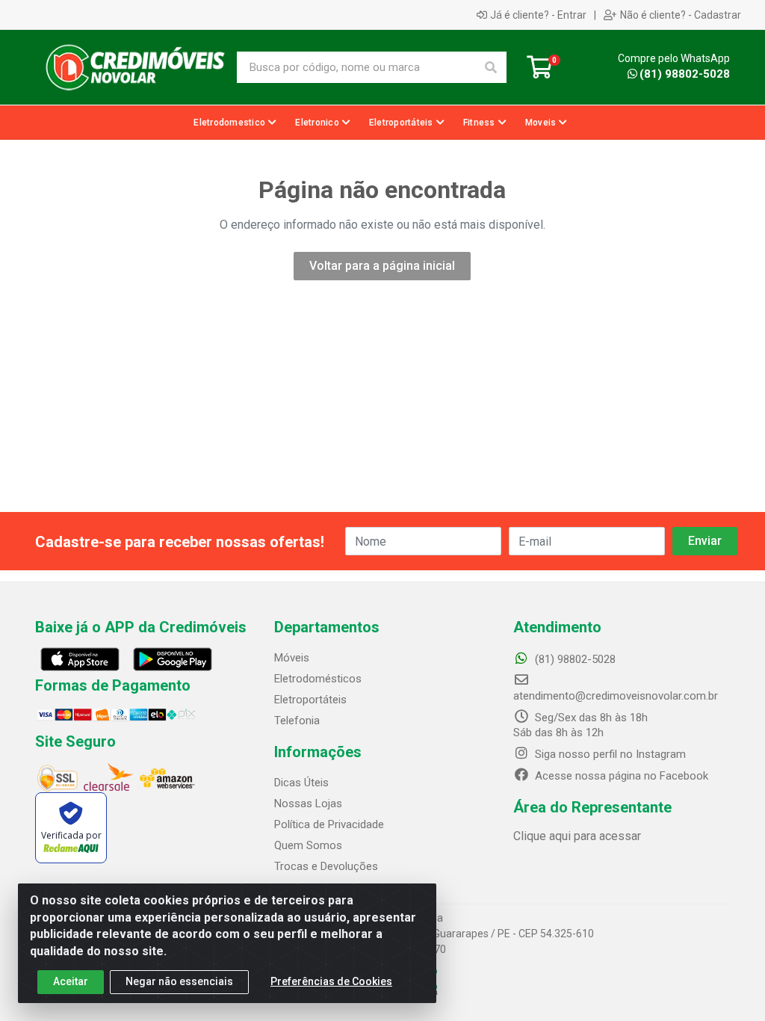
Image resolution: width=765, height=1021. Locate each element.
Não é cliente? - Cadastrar (680, 15)
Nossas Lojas (308, 803)
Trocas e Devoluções (326, 866)
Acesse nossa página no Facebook (620, 776)
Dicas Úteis (301, 782)
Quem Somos (308, 845)
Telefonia (297, 720)
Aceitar (70, 981)
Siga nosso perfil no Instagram (609, 754)
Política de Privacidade (329, 824)
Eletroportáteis (310, 699)
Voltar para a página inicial (382, 266)
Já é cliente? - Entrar (538, 15)
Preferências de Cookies (331, 981)
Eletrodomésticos (318, 678)
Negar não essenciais (179, 981)
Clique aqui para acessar (577, 836)
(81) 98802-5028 (684, 74)
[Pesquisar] (491, 67)
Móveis (291, 657)
